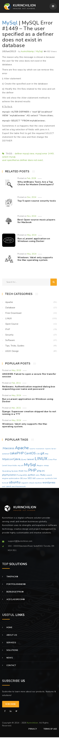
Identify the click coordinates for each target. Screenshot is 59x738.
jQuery (23, 459)
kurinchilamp (27, 51)
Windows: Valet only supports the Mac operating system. (35, 259)
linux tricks (12, 465)
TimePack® (12, 576)
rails (38, 475)
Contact (11, 665)
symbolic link (51, 478)
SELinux (23, 478)
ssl (34, 478)
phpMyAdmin (9, 474)
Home (9, 627)
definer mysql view (24, 153)
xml (3, 486)
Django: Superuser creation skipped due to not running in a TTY (29, 413)
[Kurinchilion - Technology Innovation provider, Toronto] (6, 6)
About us (11, 635)
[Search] (53, 282)
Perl (26, 471)
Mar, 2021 (16, 408)
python (31, 474)
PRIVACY (32, 729)
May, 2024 (32, 235)
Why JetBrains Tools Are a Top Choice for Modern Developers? (35, 183)
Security (9, 334)
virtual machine (35, 483)
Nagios (40, 465)
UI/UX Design (12, 351)
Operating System (10, 471)
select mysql (8, 156)
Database (10, 307)
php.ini (41, 470)
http (47, 453)
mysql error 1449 (44, 153)
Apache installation (36, 449)
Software (10, 340)
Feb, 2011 (16, 383)
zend (8, 486)
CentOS (30, 453)
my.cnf (20, 465)
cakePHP (17, 453)
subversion (40, 478)
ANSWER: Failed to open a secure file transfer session (29, 375)
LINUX (8, 318)
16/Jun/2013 (9, 51)
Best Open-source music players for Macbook (36, 221)
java (17, 459)
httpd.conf (8, 459)
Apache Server (50, 449)
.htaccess (8, 448)
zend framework (18, 486)
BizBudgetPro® (15, 591)
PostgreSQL (22, 475)
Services (11, 642)
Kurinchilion (32, 722)
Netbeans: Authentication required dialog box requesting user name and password (28, 388)
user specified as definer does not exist (22, 160)
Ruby (43, 474)
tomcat (5, 483)
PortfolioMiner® (16, 584)
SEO (30, 478)
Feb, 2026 (31, 178)
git (42, 453)
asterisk (5, 453)
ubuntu (14, 482)
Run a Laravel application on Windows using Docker (33, 240)
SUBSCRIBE (10, 704)
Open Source (11, 323)
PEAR (21, 471)
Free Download (13, 313)
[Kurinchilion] (5, 711)
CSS (38, 453)
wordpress (48, 482)
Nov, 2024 (31, 216)
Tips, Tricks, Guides (14, 345)
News (9, 657)
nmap (46, 465)
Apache (9, 302)
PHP (7, 329)
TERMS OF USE (50, 729)
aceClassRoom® (15, 599)
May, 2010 (16, 370)
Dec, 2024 (31, 197)
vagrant (24, 483)
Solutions (12, 650)
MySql (10, 22)
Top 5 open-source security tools (36, 200)
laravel (30, 459)
